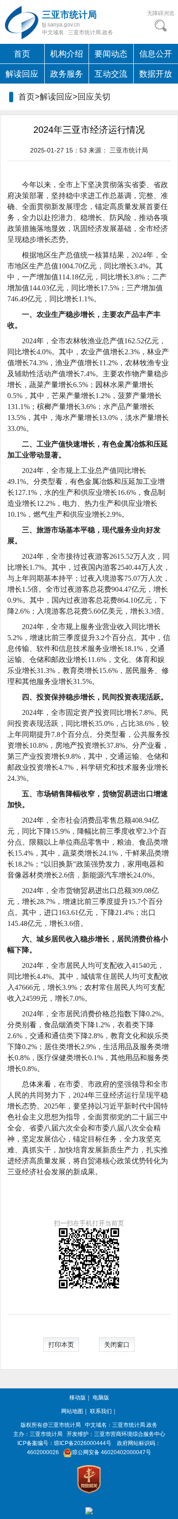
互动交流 (110, 74)
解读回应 (21, 74)
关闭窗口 (117, 1344)
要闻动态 (110, 53)
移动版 (77, 1397)
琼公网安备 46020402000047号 (111, 1452)
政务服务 (66, 74)
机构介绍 (66, 53)
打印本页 (61, 1344)
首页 (22, 53)
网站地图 (72, 1411)
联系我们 (101, 1411)
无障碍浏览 (160, 13)
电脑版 (101, 1397)
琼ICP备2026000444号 (82, 1443)
